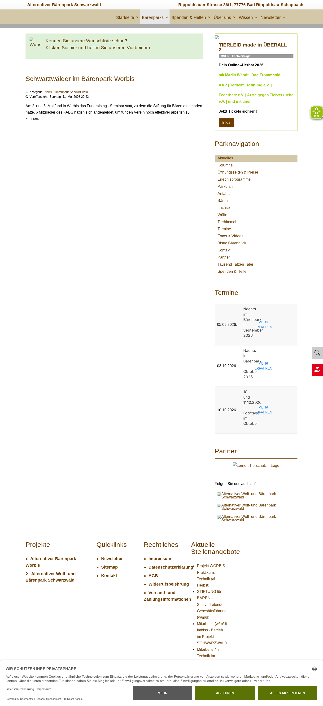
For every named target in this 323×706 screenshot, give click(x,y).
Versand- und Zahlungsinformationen (161, 596)
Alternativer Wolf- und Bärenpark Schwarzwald (51, 577)
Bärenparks (153, 17)
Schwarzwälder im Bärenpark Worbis (80, 78)
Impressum (159, 558)
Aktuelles (225, 158)
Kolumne (225, 165)
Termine (224, 229)
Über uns (222, 17)
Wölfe (222, 215)
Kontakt (224, 250)
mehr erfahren (263, 324)
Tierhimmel (227, 222)
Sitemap (109, 567)
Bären (223, 201)
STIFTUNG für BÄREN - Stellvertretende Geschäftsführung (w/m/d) (212, 604)
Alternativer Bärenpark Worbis (51, 562)
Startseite (125, 17)
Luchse (224, 208)
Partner (224, 257)
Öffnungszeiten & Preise (238, 172)
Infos (226, 122)
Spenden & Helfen (188, 17)
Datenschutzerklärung (163, 567)
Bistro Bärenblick (232, 243)
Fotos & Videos (230, 236)
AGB (153, 575)
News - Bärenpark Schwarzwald (66, 92)
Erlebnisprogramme (234, 179)
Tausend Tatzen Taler (235, 264)
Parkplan (225, 186)
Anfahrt (224, 193)
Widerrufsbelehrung (163, 584)
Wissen (246, 17)
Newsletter (271, 17)
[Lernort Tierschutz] (256, 465)
